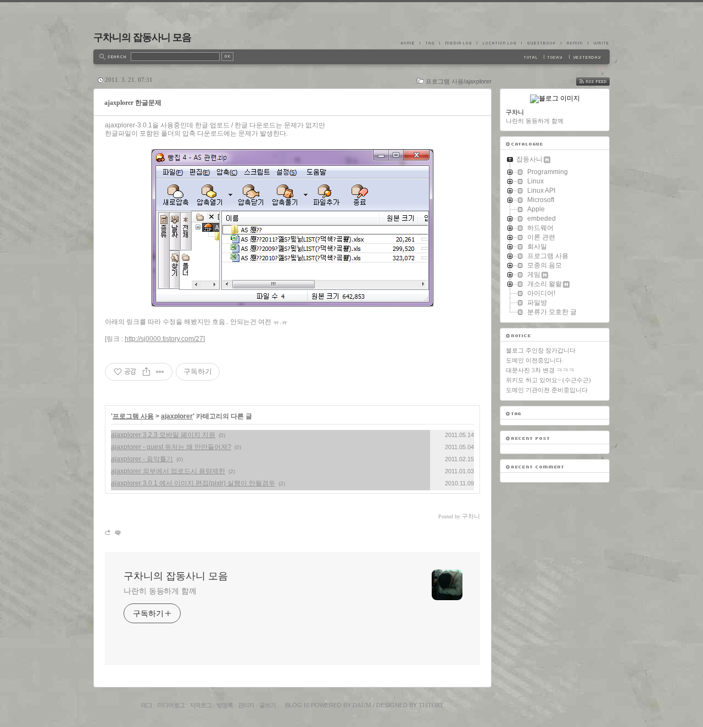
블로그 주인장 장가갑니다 (541, 350)
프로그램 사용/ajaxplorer (459, 81)
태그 (146, 705)
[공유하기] (146, 371)
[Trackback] (108, 532)
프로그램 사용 (133, 416)
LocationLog (499, 42)
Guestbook (541, 42)
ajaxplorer (177, 416)
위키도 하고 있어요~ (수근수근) (548, 380)
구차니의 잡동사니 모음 (142, 37)
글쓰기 (267, 705)
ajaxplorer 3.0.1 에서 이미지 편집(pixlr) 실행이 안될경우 (193, 483)
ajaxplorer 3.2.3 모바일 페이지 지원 (163, 435)
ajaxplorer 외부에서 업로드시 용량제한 (168, 471)
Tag (429, 42)
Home (410, 42)
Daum (362, 705)
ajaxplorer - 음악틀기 (142, 459)
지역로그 (200, 705)
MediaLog (458, 42)
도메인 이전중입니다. (534, 360)
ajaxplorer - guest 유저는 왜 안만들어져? (171, 447)
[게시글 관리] (160, 371)
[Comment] (117, 532)
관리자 (246, 705)
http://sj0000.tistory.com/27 (164, 339)
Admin (574, 42)
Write (599, 42)
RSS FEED (601, 81)
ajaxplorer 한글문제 (132, 103)
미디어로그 (171, 705)
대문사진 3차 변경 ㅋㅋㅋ (540, 370)
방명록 (224, 705)
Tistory (431, 705)
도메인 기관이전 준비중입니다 (547, 390)
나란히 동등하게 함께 (160, 590)
